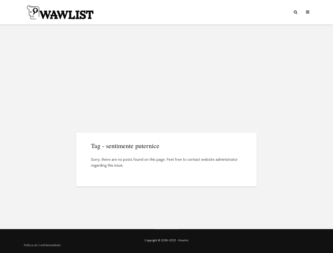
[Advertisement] (166, 66)
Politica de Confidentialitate (42, 245)
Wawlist (183, 240)
